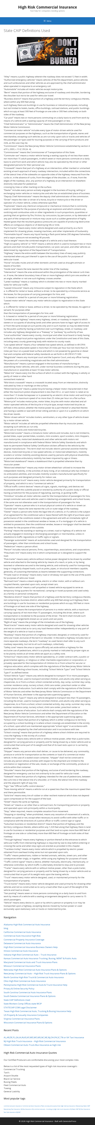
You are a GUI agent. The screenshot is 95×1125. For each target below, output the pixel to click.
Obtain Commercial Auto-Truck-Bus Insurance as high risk (32, 1045)
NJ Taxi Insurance (84, 1109)
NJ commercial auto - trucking (42, 1109)
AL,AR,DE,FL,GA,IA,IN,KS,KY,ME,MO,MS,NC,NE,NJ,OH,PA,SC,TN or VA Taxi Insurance (44, 1037)
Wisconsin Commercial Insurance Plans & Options (28, 1022)
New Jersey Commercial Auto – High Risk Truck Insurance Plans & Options (40, 973)
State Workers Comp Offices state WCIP (23, 1003)
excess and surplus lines (52, 1106)
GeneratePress (69, 1121)
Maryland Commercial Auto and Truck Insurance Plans (30, 962)
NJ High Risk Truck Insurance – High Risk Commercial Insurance (35, 1041)
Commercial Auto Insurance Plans (33, 1106)
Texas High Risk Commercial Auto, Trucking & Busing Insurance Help (37, 1011)
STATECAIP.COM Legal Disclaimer (20, 1007)
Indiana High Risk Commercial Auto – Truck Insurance (30, 954)
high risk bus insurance (68, 1106)
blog (6, 928)
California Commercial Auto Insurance (22, 932)
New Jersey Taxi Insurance (12, 1109)
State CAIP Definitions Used (17, 1000)
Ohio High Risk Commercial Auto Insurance (25, 981)
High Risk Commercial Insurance (47, 7)
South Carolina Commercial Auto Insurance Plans (28, 992)
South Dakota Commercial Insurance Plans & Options (30, 996)
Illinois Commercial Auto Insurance (21, 950)
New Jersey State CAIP (83, 1106)
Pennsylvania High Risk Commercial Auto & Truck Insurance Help (35, 984)
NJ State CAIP (74, 1109)
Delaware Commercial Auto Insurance (22, 943)
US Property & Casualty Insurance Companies (26, 1015)
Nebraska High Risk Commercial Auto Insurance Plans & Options (35, 969)
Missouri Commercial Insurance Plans (22, 966)
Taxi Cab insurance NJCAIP (12, 1112)
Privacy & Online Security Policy (19, 988)
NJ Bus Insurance (26, 1109)
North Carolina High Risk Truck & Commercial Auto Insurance (34, 977)
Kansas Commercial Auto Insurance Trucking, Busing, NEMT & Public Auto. (40, 958)
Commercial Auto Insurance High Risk (22, 935)
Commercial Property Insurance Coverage (24, 939)
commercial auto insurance (13, 1106)
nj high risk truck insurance (61, 1109)
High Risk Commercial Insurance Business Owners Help (31, 947)
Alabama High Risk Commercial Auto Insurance (27, 924)
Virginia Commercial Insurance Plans (22, 1018)
